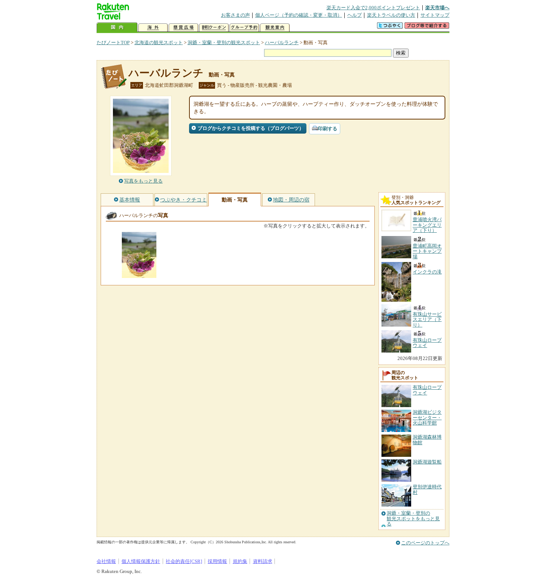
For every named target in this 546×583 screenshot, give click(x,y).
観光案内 (275, 27)
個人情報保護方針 (140, 561)
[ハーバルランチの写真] (139, 274)
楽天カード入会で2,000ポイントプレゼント (373, 7)
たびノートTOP (113, 42)
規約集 (240, 561)
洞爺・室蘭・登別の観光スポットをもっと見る (413, 519)
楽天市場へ (437, 7)
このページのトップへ (425, 543)
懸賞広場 (183, 27)
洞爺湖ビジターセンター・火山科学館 (427, 417)
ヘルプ (354, 15)
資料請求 (262, 561)
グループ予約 (244, 27)
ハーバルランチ (282, 42)
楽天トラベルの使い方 (391, 15)
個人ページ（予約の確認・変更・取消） (298, 15)
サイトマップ (434, 15)
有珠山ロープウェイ (427, 389)
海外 (153, 27)
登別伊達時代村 (427, 489)
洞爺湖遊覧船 (427, 462)
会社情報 (106, 561)
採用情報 (217, 561)
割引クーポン (214, 27)
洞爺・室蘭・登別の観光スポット (224, 42)
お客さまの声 (235, 15)
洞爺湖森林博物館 (427, 439)
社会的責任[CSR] (184, 561)
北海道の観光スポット (158, 42)
